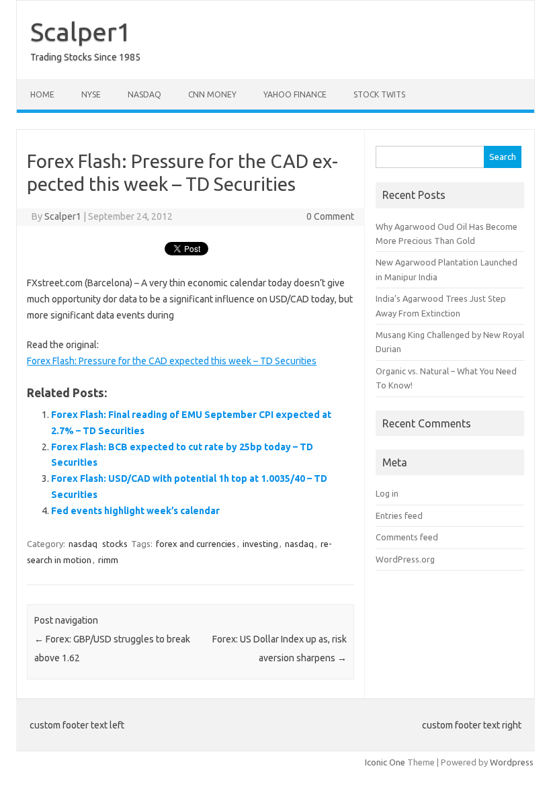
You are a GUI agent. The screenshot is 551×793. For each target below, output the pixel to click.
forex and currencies (196, 543)
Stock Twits (379, 94)
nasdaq (83, 543)
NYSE (91, 94)
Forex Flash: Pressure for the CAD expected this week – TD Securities (171, 361)
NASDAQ (144, 94)
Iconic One (385, 762)
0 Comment (330, 216)
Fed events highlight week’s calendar (135, 510)
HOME (42, 94)
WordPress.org (405, 559)
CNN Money (212, 94)
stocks (115, 543)
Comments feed (407, 537)
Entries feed (399, 515)
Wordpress (512, 762)
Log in (387, 493)
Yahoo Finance (295, 94)
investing (260, 543)
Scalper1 (80, 31)
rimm (108, 560)
